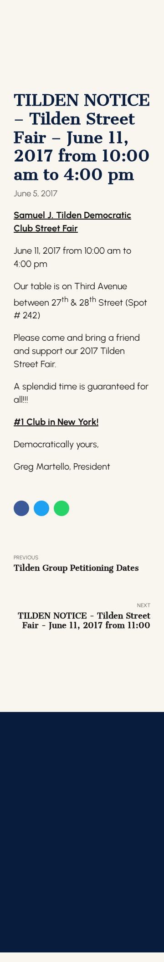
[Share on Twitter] (41, 508)
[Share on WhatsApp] (61, 508)
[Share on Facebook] (21, 508)
